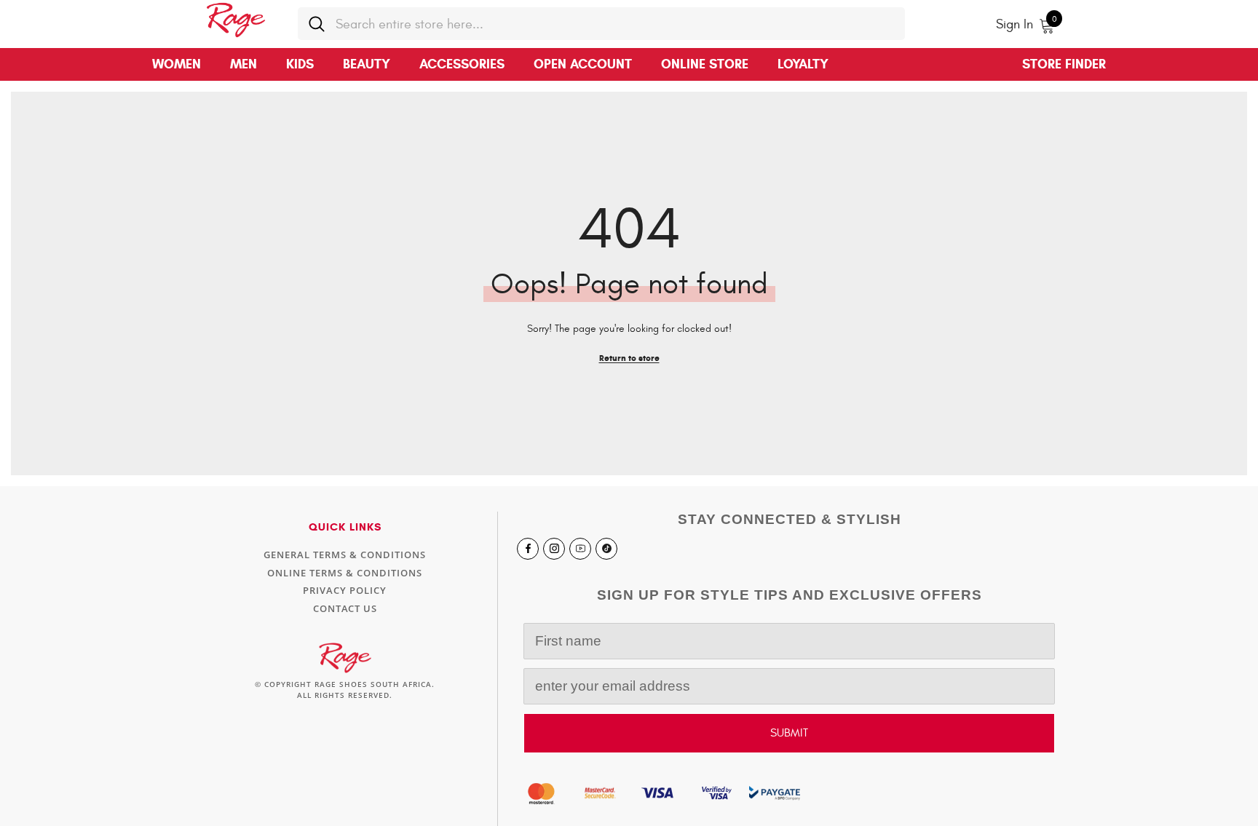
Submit (789, 732)
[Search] (601, 23)
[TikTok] (606, 549)
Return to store (629, 357)
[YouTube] (580, 549)
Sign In (1014, 24)
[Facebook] (528, 549)
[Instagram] (554, 549)
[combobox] (615, 23)
